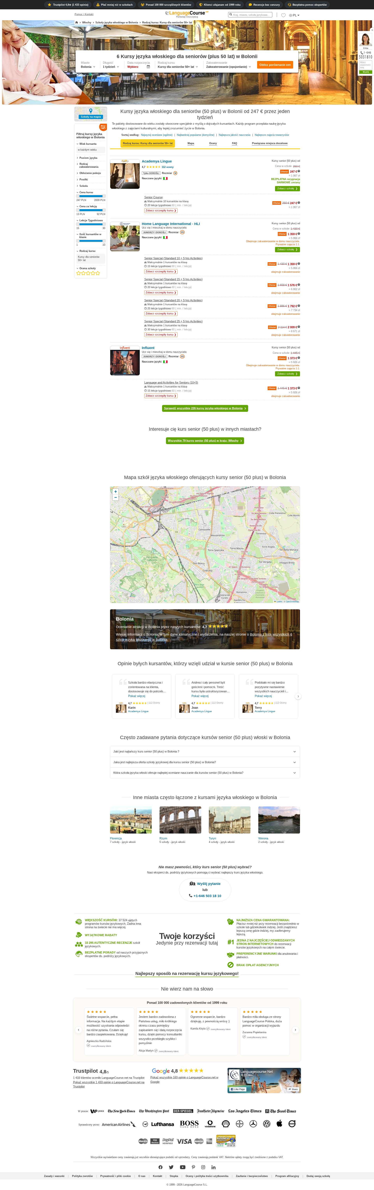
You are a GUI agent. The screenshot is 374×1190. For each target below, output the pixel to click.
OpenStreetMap (292, 601)
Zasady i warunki (54, 1176)
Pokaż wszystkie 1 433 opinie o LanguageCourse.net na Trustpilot (108, 1084)
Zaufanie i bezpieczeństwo (252, 1176)
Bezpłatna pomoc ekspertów (310, 4)
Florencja (116, 838)
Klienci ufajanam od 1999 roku (222, 4)
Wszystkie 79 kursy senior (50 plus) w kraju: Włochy (203, 440)
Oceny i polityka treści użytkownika (207, 1176)
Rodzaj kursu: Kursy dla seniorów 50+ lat (148, 143)
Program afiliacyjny (287, 1176)
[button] (283, 16)
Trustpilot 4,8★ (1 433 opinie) (70, 4)
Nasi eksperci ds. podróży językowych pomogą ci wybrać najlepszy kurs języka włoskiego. (205, 872)
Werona (263, 838)
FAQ (234, 143)
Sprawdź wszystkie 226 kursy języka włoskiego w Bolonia (203, 408)
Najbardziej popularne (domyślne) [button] (195, 134)
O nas (141, 1176)
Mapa (191, 143)
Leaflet (279, 601)
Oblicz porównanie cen (275, 64)
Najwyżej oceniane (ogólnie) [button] (156, 134)
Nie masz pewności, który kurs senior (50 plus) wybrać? (205, 867)
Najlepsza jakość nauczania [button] (234, 134)
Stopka (174, 1176)
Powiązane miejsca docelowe (270, 143)
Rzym (163, 838)
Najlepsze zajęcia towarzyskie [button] (272, 134)
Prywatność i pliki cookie (115, 1176)
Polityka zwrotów (82, 1176)
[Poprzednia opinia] (78, 1030)
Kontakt (157, 1176)
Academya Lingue (138, 711)
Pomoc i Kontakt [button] (84, 14)
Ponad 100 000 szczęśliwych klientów (168, 4)
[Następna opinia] (295, 1030)
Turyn (212, 838)
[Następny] (298, 696)
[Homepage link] (76, 22)
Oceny (213, 143)
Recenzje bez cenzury (266, 4)
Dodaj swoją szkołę (318, 1176)
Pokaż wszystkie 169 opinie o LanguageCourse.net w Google (184, 1079)
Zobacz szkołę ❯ (287, 188)
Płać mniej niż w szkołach (117, 4)
